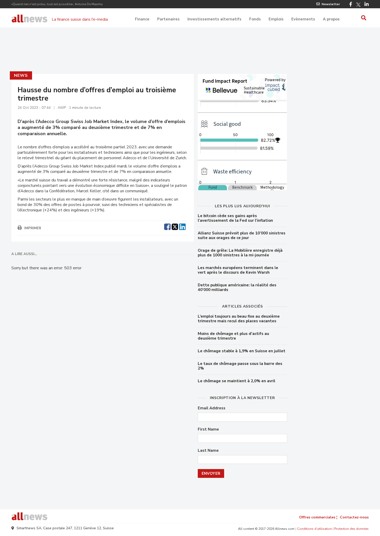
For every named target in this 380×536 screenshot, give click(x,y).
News (21, 75)
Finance (142, 19)
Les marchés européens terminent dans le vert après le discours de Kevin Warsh (238, 270)
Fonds (255, 19)
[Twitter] (358, 5)
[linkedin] (182, 226)
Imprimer (32, 228)
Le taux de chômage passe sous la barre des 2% (240, 366)
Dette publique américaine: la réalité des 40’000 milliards (237, 287)
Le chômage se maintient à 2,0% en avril (236, 381)
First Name (208, 429)
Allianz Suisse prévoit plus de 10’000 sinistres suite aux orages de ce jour (241, 235)
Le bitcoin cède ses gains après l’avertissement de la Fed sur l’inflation (235, 218)
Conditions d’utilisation (314, 529)
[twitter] (175, 226)
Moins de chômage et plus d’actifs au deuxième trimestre (233, 336)
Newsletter (331, 4)
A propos (331, 19)
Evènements (303, 19)
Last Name (208, 450)
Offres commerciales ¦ (318, 517)
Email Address (211, 408)
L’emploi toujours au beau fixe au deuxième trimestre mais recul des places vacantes (239, 318)
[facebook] (167, 226)
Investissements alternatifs (214, 19)
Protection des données (351, 529)
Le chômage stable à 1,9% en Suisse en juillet (241, 351)
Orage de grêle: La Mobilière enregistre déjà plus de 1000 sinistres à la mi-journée (240, 252)
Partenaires (168, 19)
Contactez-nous (354, 517)
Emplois (276, 19)
